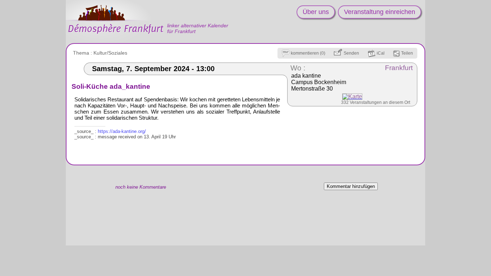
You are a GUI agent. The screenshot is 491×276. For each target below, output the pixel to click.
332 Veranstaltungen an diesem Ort (375, 102)
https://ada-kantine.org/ (122, 131)
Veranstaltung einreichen (379, 11)
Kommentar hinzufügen (351, 186)
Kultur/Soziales (110, 53)
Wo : (298, 68)
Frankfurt (399, 68)
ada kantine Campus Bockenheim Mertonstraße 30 (318, 82)
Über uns (316, 11)
